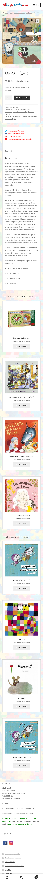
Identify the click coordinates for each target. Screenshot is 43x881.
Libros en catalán (19, 13)
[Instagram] (11, 843)
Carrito (33, 875)
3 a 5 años (16, 109)
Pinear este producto (15, 136)
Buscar (21, 877)
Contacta (8, 874)
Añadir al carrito (22, 98)
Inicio (6, 13)
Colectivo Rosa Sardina (19, 116)
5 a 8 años (23, 109)
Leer (11, 13)
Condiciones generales (13, 858)
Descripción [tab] (9, 151)
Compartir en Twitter (16, 131)
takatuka (31, 116)
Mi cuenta (7, 877)
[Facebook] (5, 843)
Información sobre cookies (14, 866)
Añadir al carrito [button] (22, 347)
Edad (28, 109)
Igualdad (8, 870)
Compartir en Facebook (16, 134)
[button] (37, 21)
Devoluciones (10, 862)
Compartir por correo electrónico (20, 139)
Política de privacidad (12, 854)
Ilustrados (29, 13)
